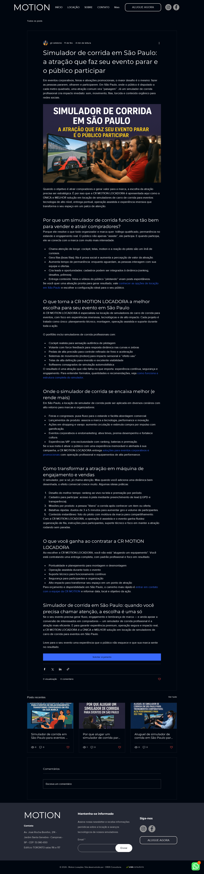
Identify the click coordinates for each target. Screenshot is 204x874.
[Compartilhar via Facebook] (44, 669)
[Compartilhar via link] (67, 669)
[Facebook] (176, 7)
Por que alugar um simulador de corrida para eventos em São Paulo (101, 736)
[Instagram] (168, 7)
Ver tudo (172, 697)
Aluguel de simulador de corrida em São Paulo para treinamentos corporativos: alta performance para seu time (154, 736)
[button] (73, 7)
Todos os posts (34, 21)
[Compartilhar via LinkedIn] (60, 669)
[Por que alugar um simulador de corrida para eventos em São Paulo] (102, 716)
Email (81, 839)
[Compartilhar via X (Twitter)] (52, 669)
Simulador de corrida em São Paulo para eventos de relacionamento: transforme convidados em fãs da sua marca (50, 736)
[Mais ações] (159, 43)
